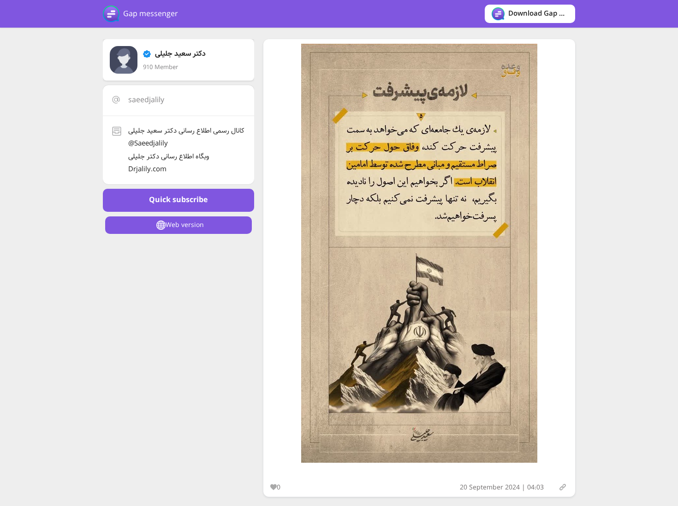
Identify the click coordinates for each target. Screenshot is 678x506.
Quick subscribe (178, 200)
